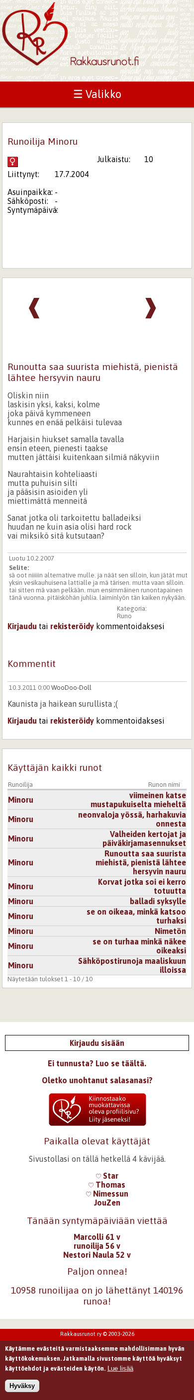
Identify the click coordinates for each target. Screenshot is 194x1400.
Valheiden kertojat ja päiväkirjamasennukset (144, 838)
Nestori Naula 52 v (97, 1254)
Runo (124, 616)
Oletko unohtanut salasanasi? (97, 1080)
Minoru (20, 799)
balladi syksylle (158, 901)
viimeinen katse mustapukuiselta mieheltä (138, 800)
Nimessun (109, 1193)
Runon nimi (164, 784)
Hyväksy (22, 1386)
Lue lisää (120, 1368)
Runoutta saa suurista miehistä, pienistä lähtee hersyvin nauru (141, 862)
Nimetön (170, 931)
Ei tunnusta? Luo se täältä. (97, 1063)
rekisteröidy (72, 626)
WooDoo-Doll (71, 687)
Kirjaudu (22, 626)
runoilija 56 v (97, 1245)
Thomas (109, 1184)
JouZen (107, 1202)
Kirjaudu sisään (97, 1042)
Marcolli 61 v (97, 1236)
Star (109, 1175)
